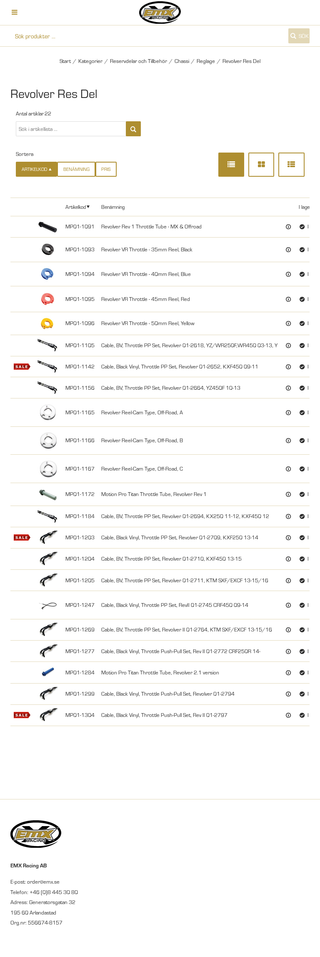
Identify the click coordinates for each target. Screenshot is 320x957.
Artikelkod (75, 206)
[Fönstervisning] (261, 164)
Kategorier (90, 61)
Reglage (206, 61)
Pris (105, 169)
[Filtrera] (133, 128)
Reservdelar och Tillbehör (138, 61)
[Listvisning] (231, 164)
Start (65, 61)
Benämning (76, 169)
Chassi (182, 61)
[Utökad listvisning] (291, 164)
